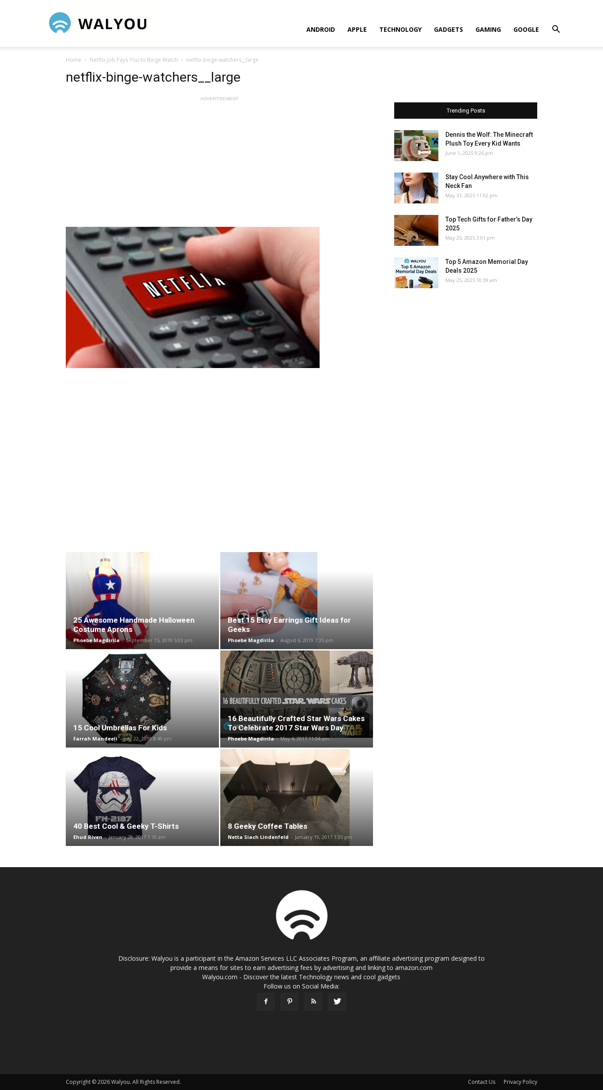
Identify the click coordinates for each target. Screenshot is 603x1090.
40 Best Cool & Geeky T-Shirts (126, 826)
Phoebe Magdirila (96, 640)
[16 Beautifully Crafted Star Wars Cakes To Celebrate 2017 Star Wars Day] (296, 694)
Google (526, 29)
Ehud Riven (87, 837)
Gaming (488, 29)
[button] (555, 30)
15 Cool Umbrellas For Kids (120, 727)
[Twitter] (337, 1002)
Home (73, 60)
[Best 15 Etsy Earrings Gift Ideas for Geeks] (296, 600)
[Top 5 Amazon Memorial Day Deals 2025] (416, 272)
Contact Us (481, 1082)
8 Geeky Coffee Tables (267, 826)
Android (320, 29)
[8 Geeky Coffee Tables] (296, 797)
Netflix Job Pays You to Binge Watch (134, 60)
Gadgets (448, 29)
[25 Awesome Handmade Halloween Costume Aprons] (142, 600)
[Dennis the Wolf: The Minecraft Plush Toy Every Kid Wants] (416, 145)
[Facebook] (266, 1002)
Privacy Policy (520, 1082)
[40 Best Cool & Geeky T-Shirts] (142, 797)
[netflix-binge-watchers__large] (219, 297)
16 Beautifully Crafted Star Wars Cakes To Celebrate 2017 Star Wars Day (296, 723)
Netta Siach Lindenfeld (258, 837)
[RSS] (313, 1002)
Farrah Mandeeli (95, 738)
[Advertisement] (219, 165)
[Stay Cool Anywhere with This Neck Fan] (416, 188)
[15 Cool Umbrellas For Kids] (142, 699)
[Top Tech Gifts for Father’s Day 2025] (416, 230)
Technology (400, 29)
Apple (357, 29)
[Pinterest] (289, 1002)
